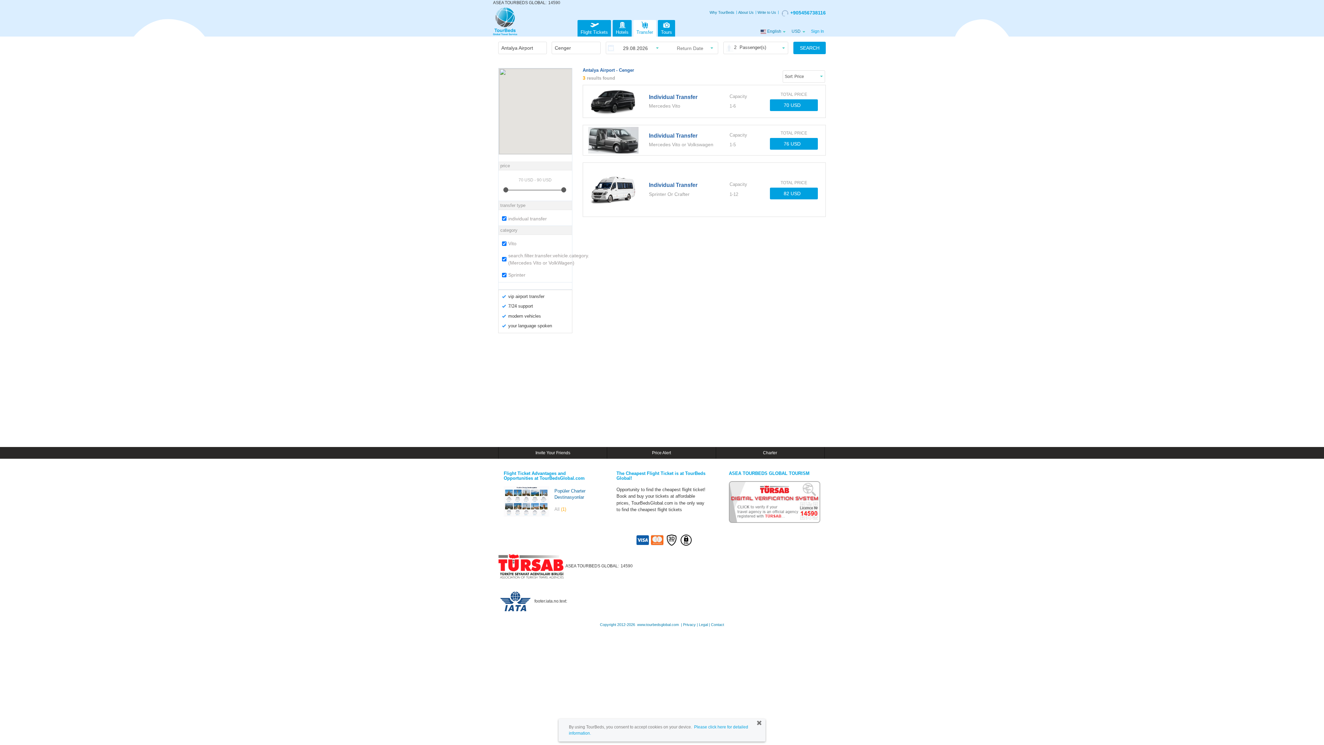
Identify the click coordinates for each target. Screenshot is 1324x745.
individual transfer (527, 218)
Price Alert (661, 452)
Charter (770, 452)
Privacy (689, 625)
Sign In (817, 31)
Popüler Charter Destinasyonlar (569, 494)
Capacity (738, 96)
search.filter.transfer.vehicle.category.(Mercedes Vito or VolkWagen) (539, 259)
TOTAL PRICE (794, 94)
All (560, 509)
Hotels (622, 32)
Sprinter (516, 275)
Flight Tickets (594, 32)
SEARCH (810, 48)
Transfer (644, 32)
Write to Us (767, 12)
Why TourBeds (722, 12)
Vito (512, 243)
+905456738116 (808, 13)
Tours (666, 32)
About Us (746, 12)
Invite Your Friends (552, 452)
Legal (703, 625)
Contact (717, 625)
